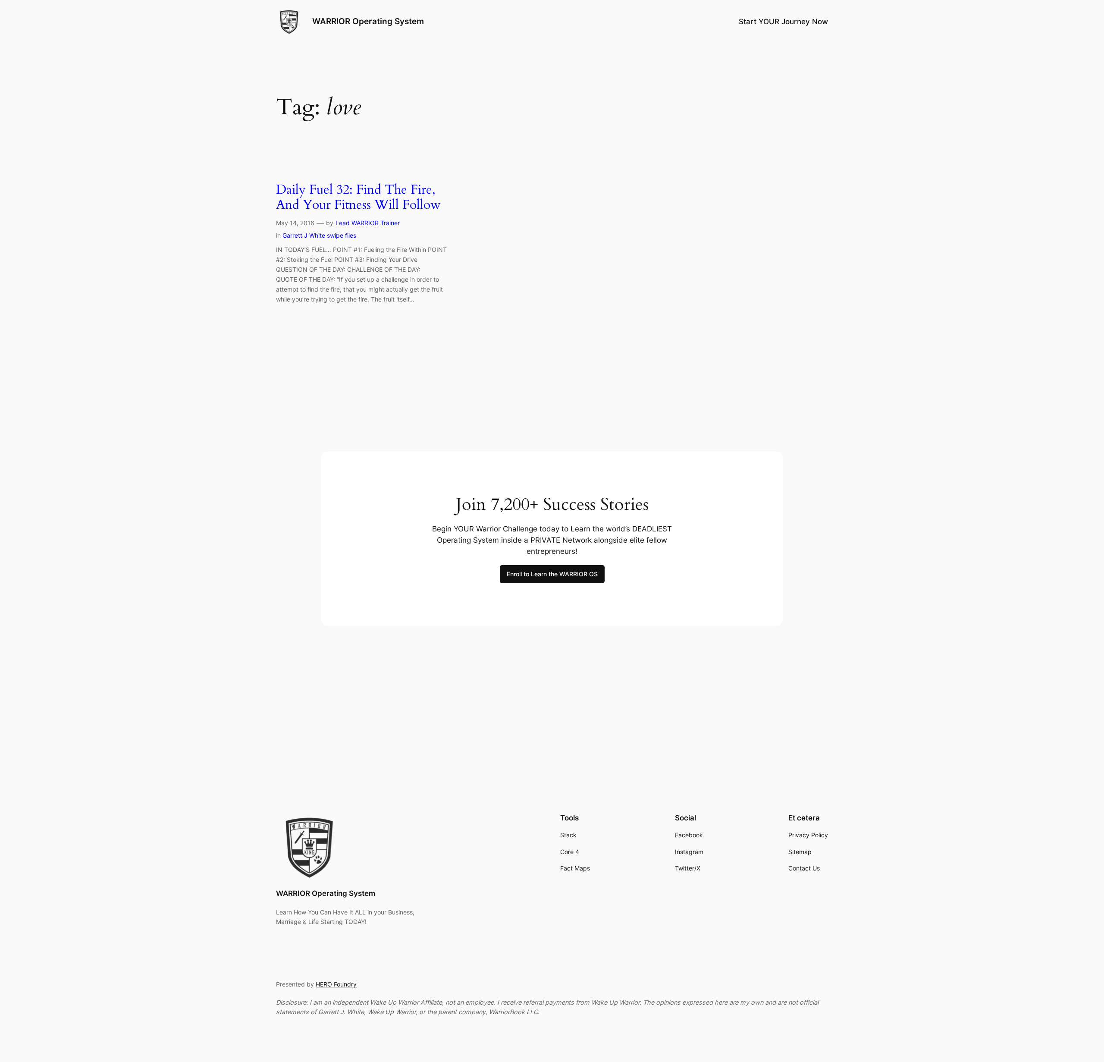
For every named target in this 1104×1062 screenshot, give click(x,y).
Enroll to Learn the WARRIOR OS (552, 574)
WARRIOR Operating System (368, 21)
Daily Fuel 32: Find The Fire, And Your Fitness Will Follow (358, 197)
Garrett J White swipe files (319, 235)
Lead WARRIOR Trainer (368, 222)
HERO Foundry (336, 984)
